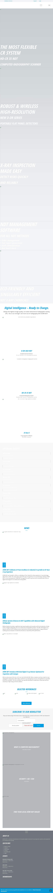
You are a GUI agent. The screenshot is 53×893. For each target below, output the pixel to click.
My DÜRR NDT (7, 851)
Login (40, 1)
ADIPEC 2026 (6, 495)
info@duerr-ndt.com (8, 1)
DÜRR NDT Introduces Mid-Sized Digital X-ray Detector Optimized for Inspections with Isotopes (23, 673)
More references (26, 703)
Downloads (6, 849)
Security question (18, 723)
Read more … (5, 862)
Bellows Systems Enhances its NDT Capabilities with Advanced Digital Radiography (23, 622)
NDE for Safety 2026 (7, 503)
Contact (6, 850)
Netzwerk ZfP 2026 (7, 479)
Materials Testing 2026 (8, 455)
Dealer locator (7, 846)
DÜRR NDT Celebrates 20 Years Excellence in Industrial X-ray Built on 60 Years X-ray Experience (26, 571)
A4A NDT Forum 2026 (8, 471)
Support (35, 1)
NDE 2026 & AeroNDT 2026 (9, 511)
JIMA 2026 (5, 463)
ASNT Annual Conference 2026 (10, 487)
